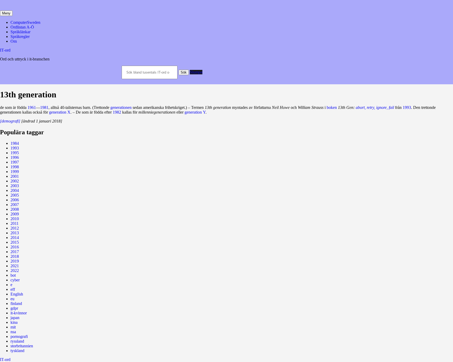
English (16, 294)
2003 (14, 185)
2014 (14, 237)
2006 (14, 200)
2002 (14, 181)
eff (12, 289)
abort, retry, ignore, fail (375, 107)
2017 (14, 251)
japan (14, 317)
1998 (14, 167)
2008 (14, 209)
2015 (14, 242)
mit (13, 327)
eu (12, 299)
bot (13, 275)
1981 (44, 107)
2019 (14, 261)
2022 (14, 270)
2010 (14, 218)
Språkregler (20, 36)
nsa (13, 332)
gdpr (14, 308)
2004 (14, 190)
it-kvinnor (18, 313)
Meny (6, 13)
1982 (117, 112)
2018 (14, 256)
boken (332, 107)
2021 (14, 266)
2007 (14, 204)
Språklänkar (20, 32)
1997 (14, 162)
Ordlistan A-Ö (22, 27)
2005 (14, 195)
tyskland (17, 350)
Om (13, 41)
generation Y (195, 112)
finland (16, 303)
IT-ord (5, 50)
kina (14, 322)
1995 (14, 153)
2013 (14, 233)
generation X (60, 112)
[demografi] (10, 121)
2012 (14, 228)
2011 (14, 223)
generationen (121, 107)
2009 (14, 214)
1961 (32, 107)
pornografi (19, 336)
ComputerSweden (25, 22)
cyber (15, 280)
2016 (14, 247)
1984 (14, 143)
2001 (14, 176)
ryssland (17, 341)
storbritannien (21, 346)
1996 (14, 157)
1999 (14, 171)
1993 (407, 107)
